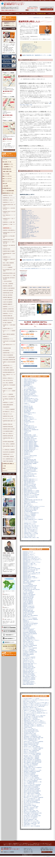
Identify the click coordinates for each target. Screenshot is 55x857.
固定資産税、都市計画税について (30, 394)
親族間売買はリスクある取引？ (28, 653)
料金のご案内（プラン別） (7, 161)
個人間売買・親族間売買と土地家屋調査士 (31, 446)
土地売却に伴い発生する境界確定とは (30, 380)
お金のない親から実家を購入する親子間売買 (32, 788)
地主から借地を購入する (28, 505)
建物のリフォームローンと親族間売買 (9, 391)
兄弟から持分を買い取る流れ (28, 642)
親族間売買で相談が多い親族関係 (28, 235)
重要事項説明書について (28, 385)
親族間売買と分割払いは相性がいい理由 (31, 537)
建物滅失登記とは (27, 458)
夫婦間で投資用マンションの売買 (30, 824)
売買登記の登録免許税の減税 (29, 382)
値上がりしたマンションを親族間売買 (30, 618)
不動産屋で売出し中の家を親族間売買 (30, 645)
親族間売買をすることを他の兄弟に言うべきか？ (32, 558)
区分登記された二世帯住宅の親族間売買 (31, 775)
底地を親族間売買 (26, 655)
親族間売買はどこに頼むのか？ (28, 554)
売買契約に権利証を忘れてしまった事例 (31, 820)
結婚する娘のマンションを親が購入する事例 (32, 822)
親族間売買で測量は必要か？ (28, 599)
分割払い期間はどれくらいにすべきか (31, 528)
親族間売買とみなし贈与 (28, 406)
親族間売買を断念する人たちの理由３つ (29, 45)
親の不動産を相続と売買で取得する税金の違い (31, 589)
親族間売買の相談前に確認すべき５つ (30, 663)
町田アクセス (16, 844)
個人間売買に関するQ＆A (7, 188)
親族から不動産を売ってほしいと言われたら (31, 640)
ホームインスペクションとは (29, 520)
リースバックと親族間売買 (28, 584)
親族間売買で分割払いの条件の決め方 (31, 527)
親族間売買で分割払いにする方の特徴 (31, 533)
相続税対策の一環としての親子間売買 (30, 718)
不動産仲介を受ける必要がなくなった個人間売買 (32, 724)
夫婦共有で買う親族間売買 (28, 602)
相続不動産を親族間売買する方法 (29, 638)
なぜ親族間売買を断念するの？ (27, 44)
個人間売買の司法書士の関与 (29, 421)
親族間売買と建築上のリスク (28, 616)
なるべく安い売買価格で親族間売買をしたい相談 (32, 781)
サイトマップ (5, 470)
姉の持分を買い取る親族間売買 (29, 774)
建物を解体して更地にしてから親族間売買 (31, 755)
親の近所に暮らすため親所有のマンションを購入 (32, 770)
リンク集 (4, 465)
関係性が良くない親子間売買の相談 (30, 751)
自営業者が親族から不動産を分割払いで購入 (32, 823)
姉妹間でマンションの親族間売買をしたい (31, 735)
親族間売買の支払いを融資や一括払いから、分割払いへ (34, 720)
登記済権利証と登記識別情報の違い (30, 460)
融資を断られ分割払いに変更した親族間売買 (32, 746)
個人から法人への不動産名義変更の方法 (31, 512)
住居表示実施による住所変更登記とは (30, 471)
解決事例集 (32, 844)
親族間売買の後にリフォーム (8, 338)
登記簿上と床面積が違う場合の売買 (30, 427)
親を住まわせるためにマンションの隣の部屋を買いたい (33, 709)
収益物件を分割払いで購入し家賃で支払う (31, 525)
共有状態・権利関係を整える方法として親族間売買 (33, 519)
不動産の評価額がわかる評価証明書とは (31, 395)
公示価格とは (26, 432)
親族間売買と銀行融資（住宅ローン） (30, 476)
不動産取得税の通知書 (27, 625)
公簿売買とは (26, 498)
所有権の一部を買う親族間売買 (28, 607)
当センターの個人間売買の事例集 (8, 190)
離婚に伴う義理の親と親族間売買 (9, 334)
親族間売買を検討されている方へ (8, 193)
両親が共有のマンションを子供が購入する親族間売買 (33, 797)
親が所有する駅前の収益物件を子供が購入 (31, 731)
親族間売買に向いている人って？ (28, 214)
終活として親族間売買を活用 (29, 783)
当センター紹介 (24, 13)
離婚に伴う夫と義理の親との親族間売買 (30, 619)
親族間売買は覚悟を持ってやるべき (28, 50)
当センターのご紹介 (6, 173)
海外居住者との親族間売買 (28, 646)
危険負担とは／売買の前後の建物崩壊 (30, 468)
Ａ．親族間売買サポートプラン (8, 164)
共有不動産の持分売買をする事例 (30, 733)
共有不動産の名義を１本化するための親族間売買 (32, 767)
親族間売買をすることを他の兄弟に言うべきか (30, 216)
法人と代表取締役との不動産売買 (30, 486)
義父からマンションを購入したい (30, 728)
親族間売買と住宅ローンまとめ (29, 523)
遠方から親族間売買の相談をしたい (29, 683)
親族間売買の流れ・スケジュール (28, 211)
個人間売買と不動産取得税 (28, 408)
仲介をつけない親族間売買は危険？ (29, 631)
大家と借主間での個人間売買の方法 (30, 493)
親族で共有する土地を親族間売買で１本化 (31, 811)
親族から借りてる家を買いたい (28, 670)
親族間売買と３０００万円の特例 (30, 484)
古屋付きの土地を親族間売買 (28, 629)
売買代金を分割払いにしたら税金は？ (31, 532)
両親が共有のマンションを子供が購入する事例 (32, 749)
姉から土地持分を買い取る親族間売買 (30, 801)
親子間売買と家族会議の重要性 (8, 441)
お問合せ (4, 468)
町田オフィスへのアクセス (7, 181)
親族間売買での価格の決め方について (30, 480)
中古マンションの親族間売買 (28, 649)
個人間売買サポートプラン (27, 843)
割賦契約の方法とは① (28, 489)
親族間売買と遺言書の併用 (28, 593)
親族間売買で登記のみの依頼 (8, 416)
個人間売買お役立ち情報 (41, 13)
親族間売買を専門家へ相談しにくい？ (30, 672)
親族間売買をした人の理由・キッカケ (28, 223)
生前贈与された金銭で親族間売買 (29, 594)
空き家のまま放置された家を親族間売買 (31, 787)
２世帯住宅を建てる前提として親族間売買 (31, 757)
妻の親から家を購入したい (28, 803)
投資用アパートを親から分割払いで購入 (31, 810)
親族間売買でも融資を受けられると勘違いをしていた (31, 46)
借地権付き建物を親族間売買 (28, 654)
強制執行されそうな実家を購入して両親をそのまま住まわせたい (35, 710)
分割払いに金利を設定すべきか (29, 536)
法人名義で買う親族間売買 (28, 601)
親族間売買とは (26, 620)
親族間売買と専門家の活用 (28, 664)
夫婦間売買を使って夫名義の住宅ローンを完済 (31, 580)
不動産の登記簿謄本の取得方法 (29, 481)
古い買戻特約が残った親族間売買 (29, 677)
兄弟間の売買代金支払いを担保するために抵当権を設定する (34, 722)
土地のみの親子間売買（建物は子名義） (31, 729)
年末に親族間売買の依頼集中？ (28, 668)
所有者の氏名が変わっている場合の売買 (31, 399)
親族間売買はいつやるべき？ (8, 313)
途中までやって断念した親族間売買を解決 (31, 750)
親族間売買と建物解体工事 (28, 603)
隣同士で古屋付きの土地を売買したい (30, 701)
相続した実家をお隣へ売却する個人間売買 (31, 796)
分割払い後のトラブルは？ (28, 659)
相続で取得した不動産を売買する (30, 390)
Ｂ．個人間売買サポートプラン (8, 166)
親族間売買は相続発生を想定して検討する (29, 215)
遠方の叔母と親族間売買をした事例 (30, 819)
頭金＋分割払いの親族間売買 (28, 644)
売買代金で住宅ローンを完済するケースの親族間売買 (33, 741)
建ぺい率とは (26, 423)
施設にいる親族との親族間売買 (28, 581)
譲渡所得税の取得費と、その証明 (30, 434)
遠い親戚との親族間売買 (27, 614)
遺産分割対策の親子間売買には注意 (29, 586)
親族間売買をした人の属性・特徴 (28, 222)
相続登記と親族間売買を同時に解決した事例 (32, 738)
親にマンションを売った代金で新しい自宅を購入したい (34, 711)
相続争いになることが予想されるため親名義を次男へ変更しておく (36, 712)
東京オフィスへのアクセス (7, 178)
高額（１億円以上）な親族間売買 (29, 675)
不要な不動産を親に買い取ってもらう (30, 624)
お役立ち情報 (36, 844)
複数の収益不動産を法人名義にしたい (30, 676)
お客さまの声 (50, 13)
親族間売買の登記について (7, 365)
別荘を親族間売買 (26, 627)
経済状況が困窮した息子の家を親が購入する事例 (32, 813)
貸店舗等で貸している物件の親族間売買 (30, 615)
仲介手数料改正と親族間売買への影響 (30, 651)
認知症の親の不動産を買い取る (29, 428)
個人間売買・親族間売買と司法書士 (30, 442)
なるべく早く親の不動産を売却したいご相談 (32, 798)
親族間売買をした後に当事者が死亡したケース (30, 232)
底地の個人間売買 (27, 411)
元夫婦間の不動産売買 (28, 727)
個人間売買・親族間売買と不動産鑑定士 (31, 445)
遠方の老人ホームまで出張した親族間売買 (31, 777)
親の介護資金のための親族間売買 (30, 772)
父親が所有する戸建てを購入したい (30, 732)
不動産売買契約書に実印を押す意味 (30, 438)
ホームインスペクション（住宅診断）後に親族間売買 (33, 748)
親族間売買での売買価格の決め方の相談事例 (32, 771)
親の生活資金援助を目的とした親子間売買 (9, 270)
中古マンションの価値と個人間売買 (30, 455)
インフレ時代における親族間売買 (29, 657)
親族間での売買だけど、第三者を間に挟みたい (32, 719)
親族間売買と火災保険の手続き (28, 606)
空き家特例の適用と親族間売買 (28, 637)
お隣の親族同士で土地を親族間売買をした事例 (32, 736)
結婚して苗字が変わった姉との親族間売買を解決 (32, 761)
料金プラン (11, 13)
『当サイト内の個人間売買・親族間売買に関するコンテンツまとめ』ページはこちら (36, 268)
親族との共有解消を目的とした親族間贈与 (31, 758)
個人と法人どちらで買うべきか (28, 662)
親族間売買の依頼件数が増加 (28, 671)
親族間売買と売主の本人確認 (28, 612)
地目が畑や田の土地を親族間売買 (29, 679)
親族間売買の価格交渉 (7, 265)
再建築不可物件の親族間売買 (28, 684)
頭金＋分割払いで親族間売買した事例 (30, 807)
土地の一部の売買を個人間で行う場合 (30, 497)
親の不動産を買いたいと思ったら (29, 658)
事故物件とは (26, 415)
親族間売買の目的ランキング (28, 680)
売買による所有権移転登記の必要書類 (30, 401)
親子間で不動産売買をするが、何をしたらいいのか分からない (35, 723)
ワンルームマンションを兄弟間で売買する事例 (32, 754)
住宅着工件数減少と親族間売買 (28, 681)
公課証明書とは (26, 397)
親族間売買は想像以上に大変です (28, 51)
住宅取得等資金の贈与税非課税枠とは (30, 436)
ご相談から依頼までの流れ (7, 171)
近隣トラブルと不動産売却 (28, 386)
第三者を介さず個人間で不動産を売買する (31, 507)
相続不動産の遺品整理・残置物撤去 (30, 463)
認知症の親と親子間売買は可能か (30, 485)
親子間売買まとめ (27, 453)
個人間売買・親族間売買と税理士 (30, 447)
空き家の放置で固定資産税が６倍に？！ (31, 467)
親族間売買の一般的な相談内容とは (28, 226)
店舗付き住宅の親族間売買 (28, 809)
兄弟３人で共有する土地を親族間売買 (30, 780)
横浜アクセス (6, 844)
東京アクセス (11, 844)
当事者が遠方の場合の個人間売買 (30, 510)
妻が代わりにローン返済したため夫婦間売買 (32, 826)
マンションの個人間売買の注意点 (30, 388)
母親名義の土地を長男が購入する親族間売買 (32, 785)
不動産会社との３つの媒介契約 (29, 501)
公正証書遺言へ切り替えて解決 (29, 768)
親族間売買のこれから (26, 237)
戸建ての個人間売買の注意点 (29, 389)
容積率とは (26, 424)
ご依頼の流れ (17, 13)
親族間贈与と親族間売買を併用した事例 (31, 744)
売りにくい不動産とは (28, 414)
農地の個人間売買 (27, 420)
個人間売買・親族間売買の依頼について (31, 449)
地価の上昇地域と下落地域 (28, 437)
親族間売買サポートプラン (17, 843)
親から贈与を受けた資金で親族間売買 (30, 816)
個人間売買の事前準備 (28, 511)
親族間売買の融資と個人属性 (28, 597)
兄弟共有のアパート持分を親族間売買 (30, 745)
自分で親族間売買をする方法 (29, 516)
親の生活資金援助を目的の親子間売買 (30, 585)
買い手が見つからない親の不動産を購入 (31, 776)
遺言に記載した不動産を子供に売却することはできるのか (34, 506)
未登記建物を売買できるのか (29, 425)
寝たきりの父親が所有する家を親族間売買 (31, 742)
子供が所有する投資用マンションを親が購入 (31, 698)
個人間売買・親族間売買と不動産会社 (30, 441)
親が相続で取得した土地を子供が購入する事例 (32, 815)
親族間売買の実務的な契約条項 (27, 229)
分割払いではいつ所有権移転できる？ (31, 531)
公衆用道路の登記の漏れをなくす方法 (30, 398)
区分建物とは (26, 403)
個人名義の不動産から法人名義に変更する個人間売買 (33, 716)
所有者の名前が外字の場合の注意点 (30, 473)
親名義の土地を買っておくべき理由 (29, 588)
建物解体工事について (28, 464)
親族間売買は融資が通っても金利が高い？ (29, 236)
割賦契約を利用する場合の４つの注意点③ (31, 492)
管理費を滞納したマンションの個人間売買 (31, 494)
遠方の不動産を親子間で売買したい (30, 714)
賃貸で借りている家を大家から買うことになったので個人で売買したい (36, 702)
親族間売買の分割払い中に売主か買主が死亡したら (31, 218)
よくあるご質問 (32, 13)
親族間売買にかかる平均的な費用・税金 (29, 228)
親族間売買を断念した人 (26, 224)
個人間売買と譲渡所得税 (28, 407)
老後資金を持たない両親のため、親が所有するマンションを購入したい (36, 703)
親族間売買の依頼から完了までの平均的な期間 (30, 227)
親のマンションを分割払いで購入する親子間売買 (32, 779)
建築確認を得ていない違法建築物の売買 (31, 429)
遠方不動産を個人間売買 (28, 451)
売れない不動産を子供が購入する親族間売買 (32, 793)
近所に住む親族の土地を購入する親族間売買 (32, 800)
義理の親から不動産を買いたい (28, 641)
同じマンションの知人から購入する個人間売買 (32, 784)
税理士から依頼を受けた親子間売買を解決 (31, 792)
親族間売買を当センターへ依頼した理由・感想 (30, 231)
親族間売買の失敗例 (25, 233)
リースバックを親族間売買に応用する (30, 740)
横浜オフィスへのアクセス (7, 176)
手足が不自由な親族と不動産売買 (30, 805)
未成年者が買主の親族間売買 (8, 290)
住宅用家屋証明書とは (28, 384)
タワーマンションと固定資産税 (29, 402)
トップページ (4, 13)
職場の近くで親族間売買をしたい (30, 766)
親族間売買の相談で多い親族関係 (29, 576)
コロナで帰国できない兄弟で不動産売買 (31, 814)
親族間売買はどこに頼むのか (27, 213)
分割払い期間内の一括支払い (28, 636)
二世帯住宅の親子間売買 (27, 590)
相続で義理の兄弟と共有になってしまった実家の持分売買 (33, 706)
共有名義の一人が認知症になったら (30, 419)
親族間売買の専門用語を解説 (28, 666)
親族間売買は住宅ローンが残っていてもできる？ (30, 220)
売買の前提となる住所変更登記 (29, 393)
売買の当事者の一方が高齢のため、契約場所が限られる (34, 725)
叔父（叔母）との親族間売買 (28, 592)
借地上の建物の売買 (27, 410)
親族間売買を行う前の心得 (26, 210)
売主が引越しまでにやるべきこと (30, 524)
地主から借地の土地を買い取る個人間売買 (31, 789)
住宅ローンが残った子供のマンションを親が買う (32, 794)
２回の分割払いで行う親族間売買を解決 (31, 763)
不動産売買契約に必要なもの (29, 450)
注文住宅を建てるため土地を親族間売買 (30, 623)
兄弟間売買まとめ (27, 454)
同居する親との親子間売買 (28, 598)
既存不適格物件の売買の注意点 (29, 440)
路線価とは (26, 433)
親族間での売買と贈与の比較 (29, 475)
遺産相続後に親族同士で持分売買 (29, 667)
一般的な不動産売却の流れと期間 (30, 459)
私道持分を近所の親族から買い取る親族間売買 (32, 759)
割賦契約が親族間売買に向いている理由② (31, 490)
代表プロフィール (48, 843)
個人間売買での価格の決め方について (30, 479)
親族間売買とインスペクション (28, 605)
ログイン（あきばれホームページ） (49, 856)
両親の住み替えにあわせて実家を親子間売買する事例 (33, 737)
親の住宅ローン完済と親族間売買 (29, 650)
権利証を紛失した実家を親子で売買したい (31, 707)
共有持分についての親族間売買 (29, 514)
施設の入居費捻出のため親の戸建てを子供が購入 (32, 762)
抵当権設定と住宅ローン (28, 472)
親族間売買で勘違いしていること (29, 628)
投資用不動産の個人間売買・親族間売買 (31, 462)
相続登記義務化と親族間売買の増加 (29, 632)
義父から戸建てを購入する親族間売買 (30, 764)
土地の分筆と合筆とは (28, 466)
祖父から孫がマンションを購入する (30, 818)
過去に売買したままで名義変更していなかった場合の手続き (34, 715)
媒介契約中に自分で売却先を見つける (30, 502)
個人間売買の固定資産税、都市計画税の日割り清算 (33, 499)
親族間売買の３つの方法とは (29, 518)
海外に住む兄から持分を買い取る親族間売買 (32, 802)
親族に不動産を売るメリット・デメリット (29, 219)
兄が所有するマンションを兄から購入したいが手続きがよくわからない (36, 699)
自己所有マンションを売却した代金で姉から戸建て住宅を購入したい (35, 705)
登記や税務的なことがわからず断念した (29, 49)
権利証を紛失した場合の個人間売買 (30, 488)
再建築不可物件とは (27, 503)
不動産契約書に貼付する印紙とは (30, 412)
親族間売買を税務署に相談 (28, 610)
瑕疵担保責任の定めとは (28, 416)
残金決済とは (26, 477)
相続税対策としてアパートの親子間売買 (31, 806)
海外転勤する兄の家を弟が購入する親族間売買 (32, 790)
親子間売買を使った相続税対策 (29, 515)
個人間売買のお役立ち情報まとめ (8, 463)
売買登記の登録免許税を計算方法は (30, 381)
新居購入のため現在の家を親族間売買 (30, 633)
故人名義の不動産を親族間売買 (28, 611)
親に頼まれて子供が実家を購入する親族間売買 (32, 753)
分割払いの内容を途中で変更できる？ (31, 529)
